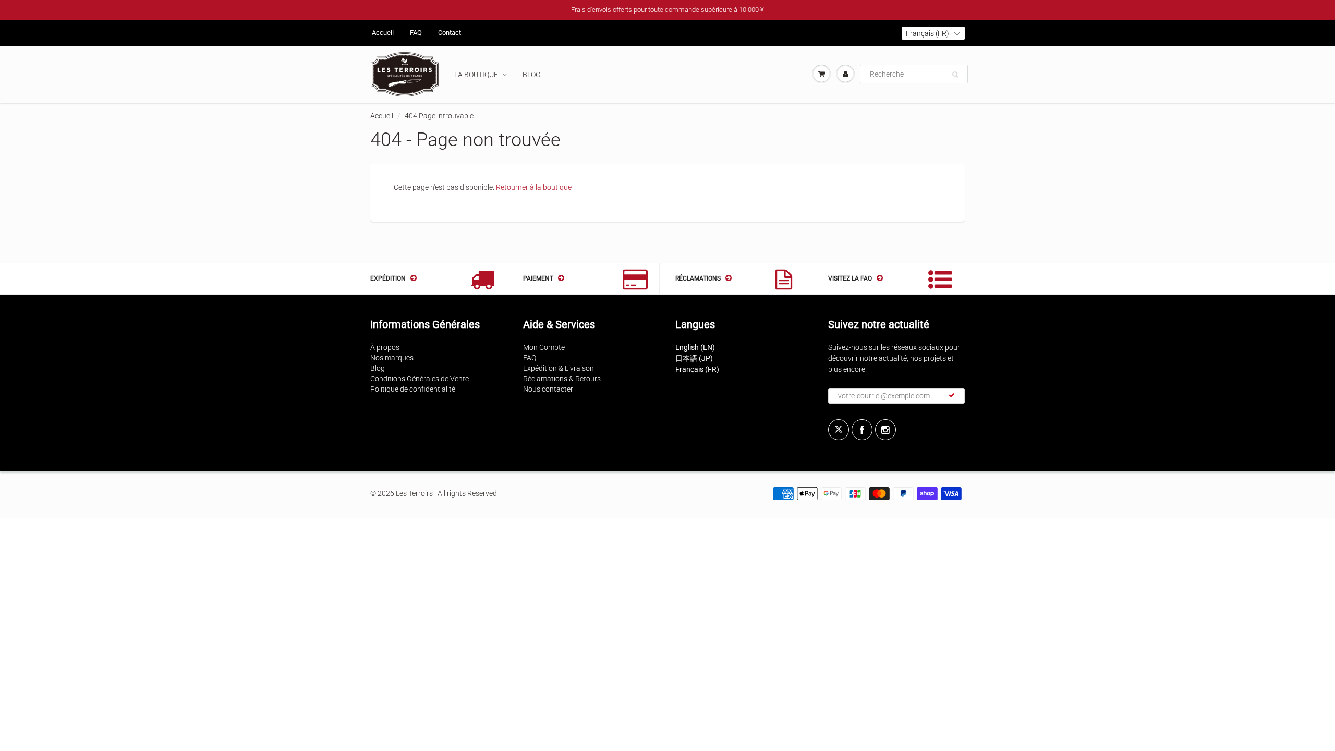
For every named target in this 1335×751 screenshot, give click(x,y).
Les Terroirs (414, 493)
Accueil (383, 33)
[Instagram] (885, 429)
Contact (449, 33)
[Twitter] (838, 429)
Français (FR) (697, 369)
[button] (933, 33)
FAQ (416, 33)
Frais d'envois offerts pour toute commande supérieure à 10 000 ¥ (667, 10)
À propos (384, 347)
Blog (532, 74)
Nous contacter (548, 389)
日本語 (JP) (694, 358)
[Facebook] (862, 429)
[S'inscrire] (951, 395)
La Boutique (476, 74)
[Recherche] (955, 74)
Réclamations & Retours (562, 378)
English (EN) (695, 347)
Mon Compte (544, 347)
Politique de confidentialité (412, 389)
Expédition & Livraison (558, 368)
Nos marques (392, 358)
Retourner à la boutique (534, 187)
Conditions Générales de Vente (419, 378)
